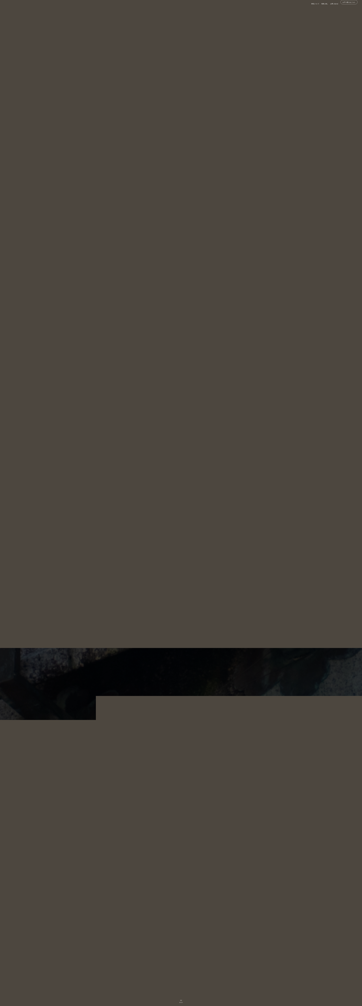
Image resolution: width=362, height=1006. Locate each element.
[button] (181, 1002)
